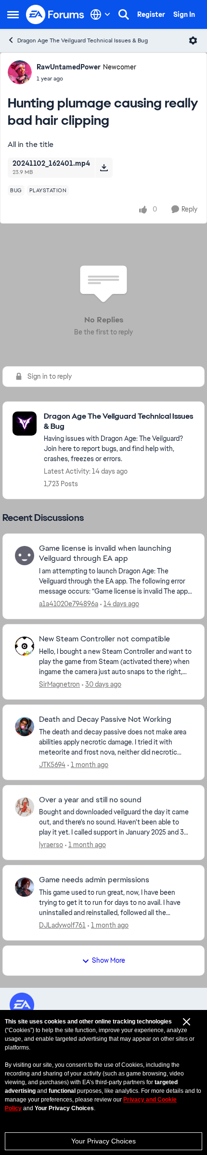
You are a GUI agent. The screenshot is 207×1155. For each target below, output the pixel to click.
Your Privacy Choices (103, 1141)
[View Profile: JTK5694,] (24, 726)
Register (151, 14)
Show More (108, 960)
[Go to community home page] (55, 14)
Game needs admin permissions (94, 880)
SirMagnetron (59, 684)
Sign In (184, 14)
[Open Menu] (193, 40)
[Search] (123, 14)
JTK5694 (52, 764)
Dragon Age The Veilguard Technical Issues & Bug (82, 40)
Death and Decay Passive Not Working (105, 719)
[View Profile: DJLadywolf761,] (24, 887)
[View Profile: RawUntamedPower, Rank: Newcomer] (20, 72)
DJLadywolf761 (62, 925)
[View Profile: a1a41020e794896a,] (24, 555)
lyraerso (51, 844)
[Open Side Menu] (13, 14)
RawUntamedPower (69, 67)
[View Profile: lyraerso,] (24, 807)
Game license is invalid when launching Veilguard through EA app (105, 553)
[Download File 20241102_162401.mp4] (104, 168)
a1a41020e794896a (68, 603)
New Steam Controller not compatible (104, 639)
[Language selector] (100, 14)
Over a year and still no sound (90, 800)
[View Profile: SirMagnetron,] (24, 646)
